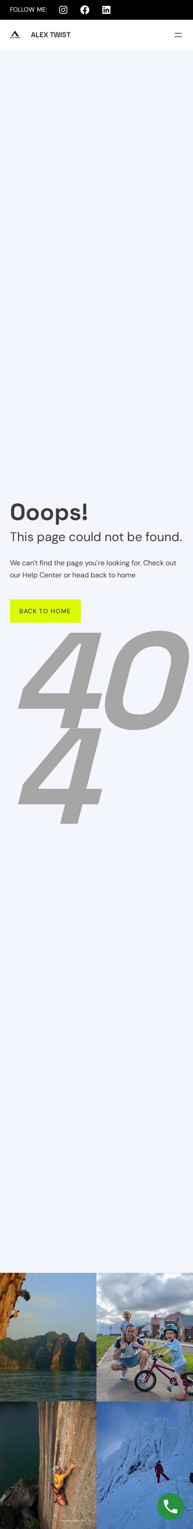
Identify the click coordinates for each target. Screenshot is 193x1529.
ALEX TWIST (50, 34)
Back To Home (45, 611)
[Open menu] (178, 35)
